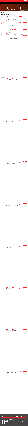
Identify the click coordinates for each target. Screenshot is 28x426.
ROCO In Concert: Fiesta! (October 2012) (12, 161)
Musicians (22, 420)
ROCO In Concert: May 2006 (10, 245)
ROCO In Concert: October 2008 (10, 371)
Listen (24, 22)
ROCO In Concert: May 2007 (10, 203)
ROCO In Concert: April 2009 (10, 329)
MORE (6, 20)
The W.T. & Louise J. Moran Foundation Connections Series (12, 9)
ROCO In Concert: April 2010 (10, 287)
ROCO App (17, 418)
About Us (22, 418)
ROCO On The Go (18, 420)
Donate (22, 421)
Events (21, 9)
